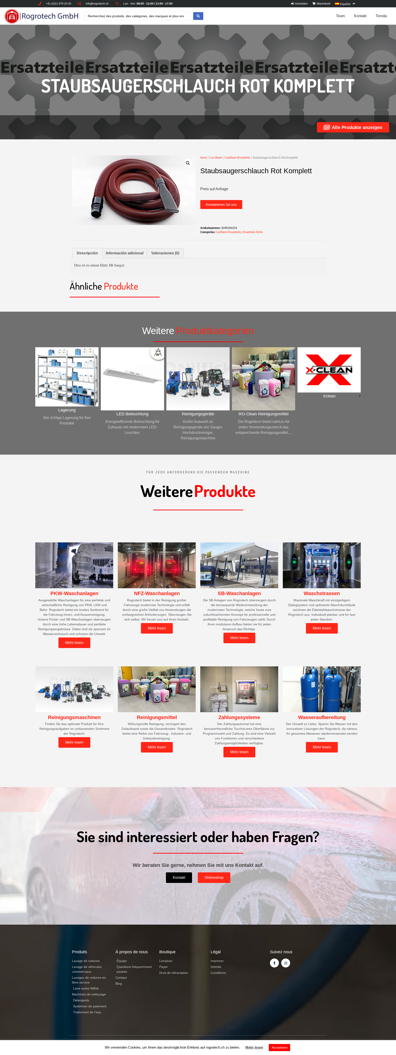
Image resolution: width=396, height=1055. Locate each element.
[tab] (87, 253)
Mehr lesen (254, 1047)
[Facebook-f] (274, 963)
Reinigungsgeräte (132, 414)
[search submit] (198, 16)
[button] (221, 204)
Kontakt (360, 16)
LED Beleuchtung (67, 414)
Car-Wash (215, 157)
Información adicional (124, 253)
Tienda (381, 16)
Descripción (87, 253)
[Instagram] (285, 963)
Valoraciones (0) (165, 253)
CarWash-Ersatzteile (237, 157)
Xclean (263, 396)
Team (340, 16)
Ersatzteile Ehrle (252, 232)
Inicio (203, 157)
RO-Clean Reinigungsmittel (198, 414)
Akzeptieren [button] (279, 1047)
